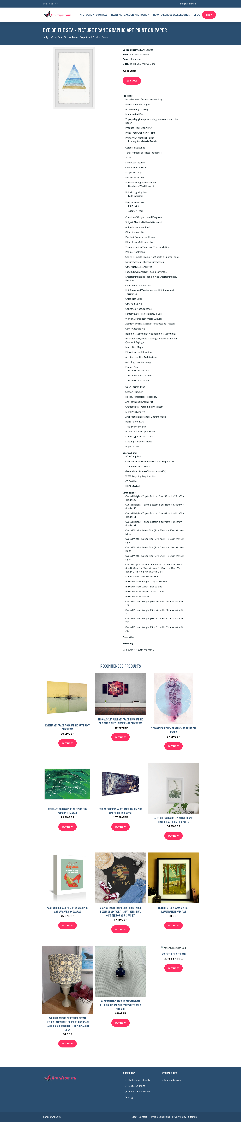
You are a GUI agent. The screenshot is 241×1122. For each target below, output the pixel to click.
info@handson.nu (188, 3)
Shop (209, 14)
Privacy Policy (179, 1116)
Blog (197, 14)
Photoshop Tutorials (93, 14)
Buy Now (132, 80)
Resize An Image (136, 1085)
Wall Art (140, 49)
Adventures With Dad (174, 954)
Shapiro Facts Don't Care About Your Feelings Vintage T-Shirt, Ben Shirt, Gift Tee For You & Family (121, 911)
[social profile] (56, 3)
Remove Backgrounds (139, 1091)
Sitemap (192, 1116)
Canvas (149, 49)
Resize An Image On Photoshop (130, 14)
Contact (143, 1116)
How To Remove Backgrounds (171, 14)
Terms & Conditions (159, 1116)
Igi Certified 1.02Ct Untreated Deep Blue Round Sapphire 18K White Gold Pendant (120, 1005)
